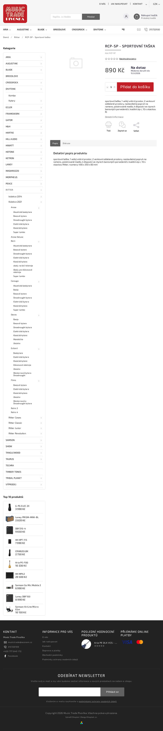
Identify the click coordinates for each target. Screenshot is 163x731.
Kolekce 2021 (15, 201)
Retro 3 (14, 408)
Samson (10, 440)
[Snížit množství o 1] (107, 87)
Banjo (16, 289)
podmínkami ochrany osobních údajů (98, 701)
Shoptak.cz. (92, 717)
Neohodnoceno (127, 59)
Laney (9, 164)
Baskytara (18, 353)
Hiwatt (10, 145)
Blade (9, 69)
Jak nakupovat (119, 4)
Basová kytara (20, 216)
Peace (9, 183)
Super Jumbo (19, 232)
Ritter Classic (15, 422)
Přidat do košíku (135, 87)
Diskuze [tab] (66, 143)
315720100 (13, 647)
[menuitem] (8, 29)
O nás (102, 4)
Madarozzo (12, 170)
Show (9, 446)
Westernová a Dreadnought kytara (22, 402)
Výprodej (11, 484)
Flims (13, 380)
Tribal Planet (14, 478)
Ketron (10, 158)
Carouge (15, 281)
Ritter (9, 189)
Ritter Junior (15, 428)
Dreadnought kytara (22, 220)
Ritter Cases (15, 417)
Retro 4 (14, 412)
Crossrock (12, 82)
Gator (9, 120)
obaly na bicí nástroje (23, 265)
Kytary (12, 100)
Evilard (14, 348)
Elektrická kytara (21, 224)
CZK (155, 4)
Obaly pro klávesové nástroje (22, 270)
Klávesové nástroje (22, 365)
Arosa (13, 207)
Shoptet (75, 717)
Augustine (12, 63)
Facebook (13, 656)
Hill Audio (11, 139)
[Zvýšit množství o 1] (114, 87)
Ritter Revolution (17, 433)
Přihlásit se (112, 691)
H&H (8, 126)
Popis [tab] (55, 143)
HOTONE (10, 151)
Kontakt (138, 4)
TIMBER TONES (13, 471)
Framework (12, 113)
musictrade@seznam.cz (20, 642)
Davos (14, 314)
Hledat (91, 16)
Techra (10, 465)
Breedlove (12, 76)
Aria (8, 57)
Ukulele (16, 343)
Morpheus (11, 177)
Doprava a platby (51, 650)
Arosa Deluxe (17, 237)
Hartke (10, 132)
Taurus (10, 459)
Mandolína (18, 339)
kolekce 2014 (15, 196)
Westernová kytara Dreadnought (22, 374)
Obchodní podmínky (52, 655)
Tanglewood (13, 452)
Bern (13, 241)
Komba (12, 95)
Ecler (9, 107)
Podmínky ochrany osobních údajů (60, 659)
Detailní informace (114, 116)
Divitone (11, 88)
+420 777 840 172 (12, 651)
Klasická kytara (20, 228)
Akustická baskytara (22, 212)
